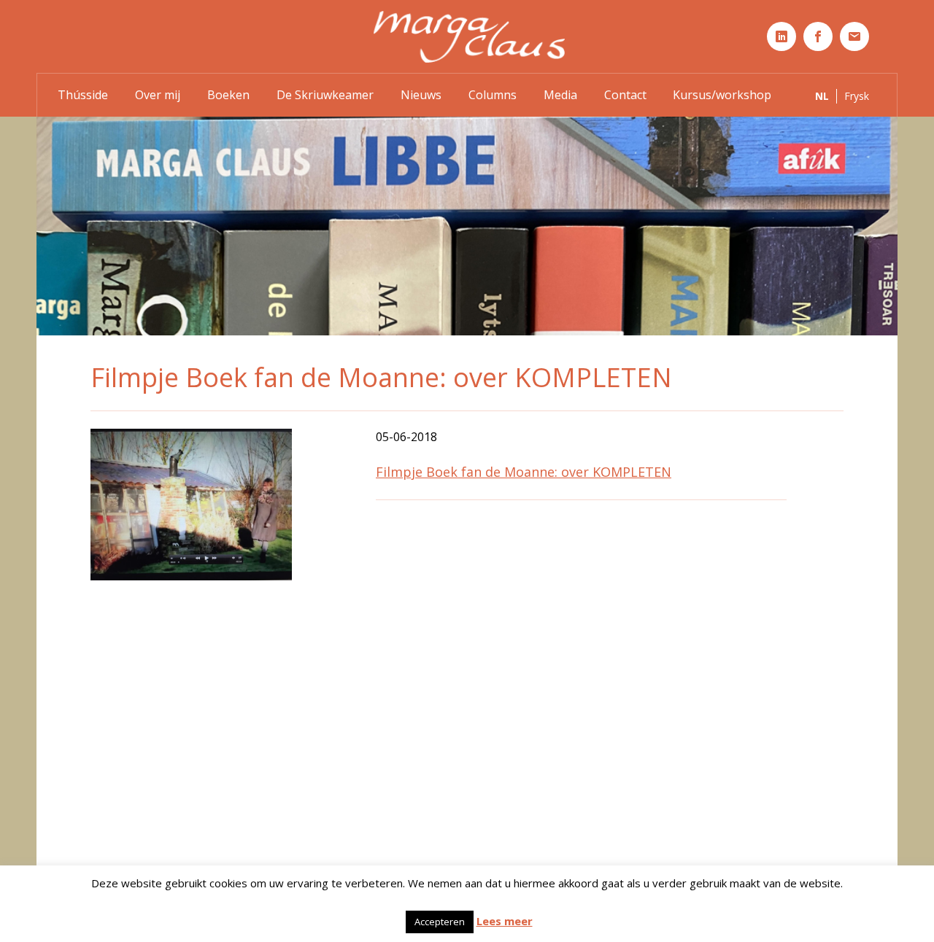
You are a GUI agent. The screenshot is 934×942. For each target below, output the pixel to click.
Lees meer (504, 921)
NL (822, 96)
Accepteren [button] (439, 921)
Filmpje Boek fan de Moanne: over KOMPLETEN (523, 471)
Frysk (856, 96)
